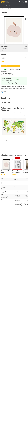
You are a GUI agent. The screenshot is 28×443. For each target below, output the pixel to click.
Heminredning (5, 8)
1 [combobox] (23, 66)
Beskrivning (5, 98)
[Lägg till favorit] (25, 19)
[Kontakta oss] (20, 2)
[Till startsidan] (5, 2)
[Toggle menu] (26, 2)
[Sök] (1, 5)
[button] (14, 48)
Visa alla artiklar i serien (19, 113)
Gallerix (3, 93)
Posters (10, 8)
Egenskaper (5, 102)
